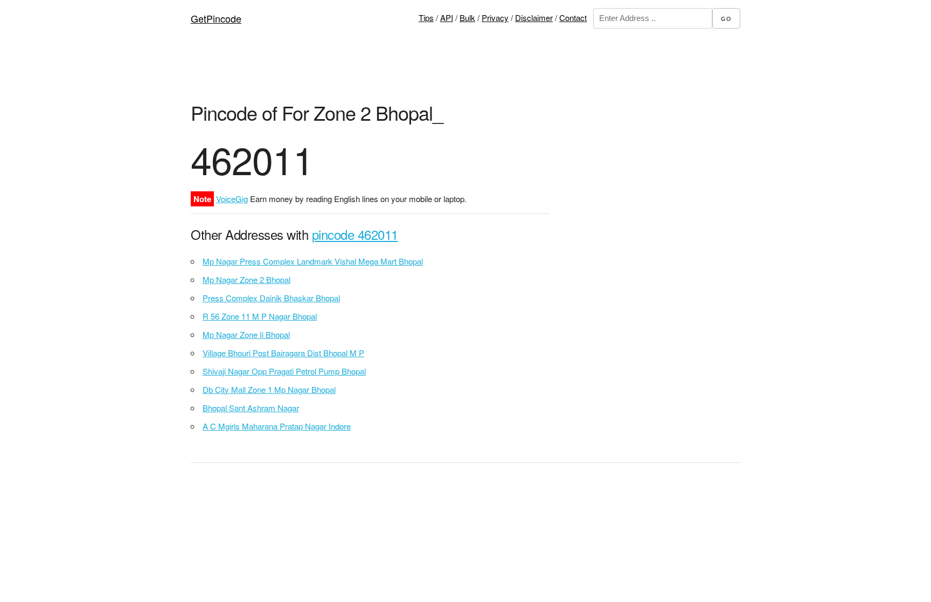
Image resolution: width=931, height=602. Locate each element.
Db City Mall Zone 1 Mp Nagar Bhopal (269, 389)
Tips (426, 17)
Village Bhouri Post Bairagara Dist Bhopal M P (283, 352)
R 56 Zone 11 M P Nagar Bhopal (260, 316)
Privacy (495, 17)
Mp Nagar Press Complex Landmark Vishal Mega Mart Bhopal (313, 261)
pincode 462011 (355, 234)
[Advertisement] (465, 73)
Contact (573, 17)
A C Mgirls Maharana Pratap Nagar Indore (277, 426)
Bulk (467, 17)
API (446, 17)
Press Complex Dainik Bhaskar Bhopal (271, 297)
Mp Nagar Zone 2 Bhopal (246, 279)
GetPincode (216, 18)
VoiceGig (232, 198)
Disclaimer (534, 17)
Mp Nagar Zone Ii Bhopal (246, 334)
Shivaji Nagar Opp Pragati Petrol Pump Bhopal (284, 371)
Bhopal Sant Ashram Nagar (251, 407)
